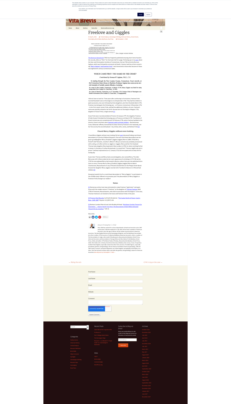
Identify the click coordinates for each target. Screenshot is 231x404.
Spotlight (72, 357)
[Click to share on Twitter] (96, 217)
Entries (97, 359)
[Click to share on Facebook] (93, 217)
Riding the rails (75, 262)
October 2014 (146, 329)
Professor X (97, 332)
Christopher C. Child (122, 39)
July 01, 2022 (93, 37)
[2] (139, 127)
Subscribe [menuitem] (94, 28)
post (136, 60)
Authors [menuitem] (85, 28)
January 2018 (145, 357)
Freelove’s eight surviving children (118, 122)
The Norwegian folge (99, 338)
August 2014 (145, 363)
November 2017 (146, 397)
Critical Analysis (104, 37)
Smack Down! (134, 37)
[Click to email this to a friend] (89, 217)
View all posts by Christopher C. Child (104, 252)
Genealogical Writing (115, 37)
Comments (98, 362)
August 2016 (145, 380)
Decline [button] (148, 14)
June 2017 (145, 394)
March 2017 (145, 349)
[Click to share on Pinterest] (99, 217)
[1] (114, 111)
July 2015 (144, 346)
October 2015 (146, 371)
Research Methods (75, 348)
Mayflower (104, 39)
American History (125, 37)
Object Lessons (74, 354)
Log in (95, 356)
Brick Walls (98, 39)
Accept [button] (140, 14)
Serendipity (91, 39)
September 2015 (146, 369)
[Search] (161, 32)
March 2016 (145, 374)
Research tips (74, 362)
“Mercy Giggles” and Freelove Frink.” (102, 66)
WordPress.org (98, 365)
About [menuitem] (77, 28)
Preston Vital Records (97, 198)
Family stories (74, 340)
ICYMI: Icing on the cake (153, 262)
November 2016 (146, 385)
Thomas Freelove (132, 189)
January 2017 (145, 391)
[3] (94, 170)
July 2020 (144, 335)
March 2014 (145, 360)
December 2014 (146, 343)
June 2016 (145, 377)
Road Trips (111, 39)
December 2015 (146, 332)
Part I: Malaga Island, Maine (101, 335)
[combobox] (161, 28)
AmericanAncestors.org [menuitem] (107, 28)
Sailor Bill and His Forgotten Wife (103, 329)
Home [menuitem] (70, 28)
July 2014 (144, 341)
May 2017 (144, 352)
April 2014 (144, 338)
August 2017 (145, 355)
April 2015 (144, 366)
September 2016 (146, 383)
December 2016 (146, 388)
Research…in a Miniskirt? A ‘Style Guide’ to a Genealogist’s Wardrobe (103, 342)
